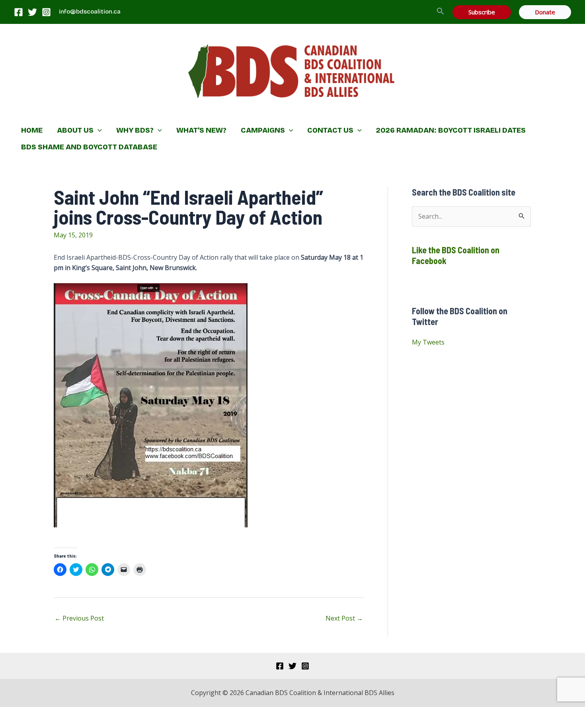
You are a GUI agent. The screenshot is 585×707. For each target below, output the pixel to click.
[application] (98, 130)
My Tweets (428, 342)
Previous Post (79, 618)
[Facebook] (18, 12)
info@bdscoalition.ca (90, 11)
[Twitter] (32, 12)
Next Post (344, 618)
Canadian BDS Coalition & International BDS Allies (241, 114)
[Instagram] (46, 12)
